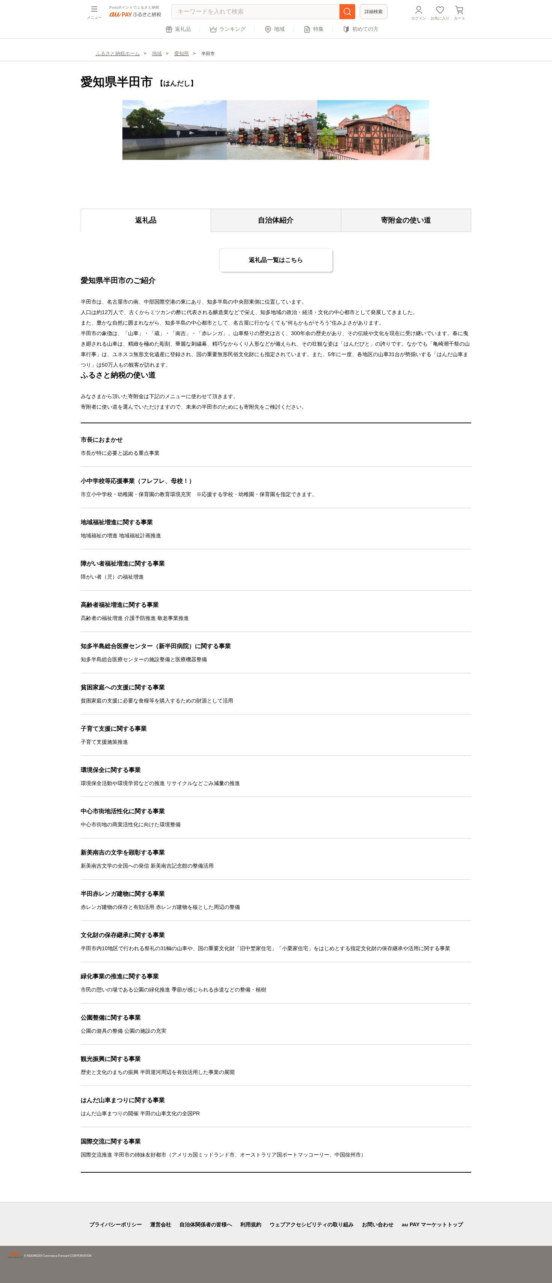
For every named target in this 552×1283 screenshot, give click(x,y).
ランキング (232, 29)
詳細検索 (374, 11)
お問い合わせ (378, 1224)
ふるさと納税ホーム (118, 53)
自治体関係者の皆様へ (205, 1224)
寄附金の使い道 (406, 220)
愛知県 (181, 53)
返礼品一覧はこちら (276, 260)
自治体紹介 (276, 220)
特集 (318, 29)
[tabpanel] (276, 130)
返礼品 (183, 29)
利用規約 (250, 1224)
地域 (279, 29)
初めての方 (365, 29)
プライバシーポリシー (115, 1224)
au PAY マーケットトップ (432, 1224)
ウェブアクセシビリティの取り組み (312, 1224)
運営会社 (160, 1224)
